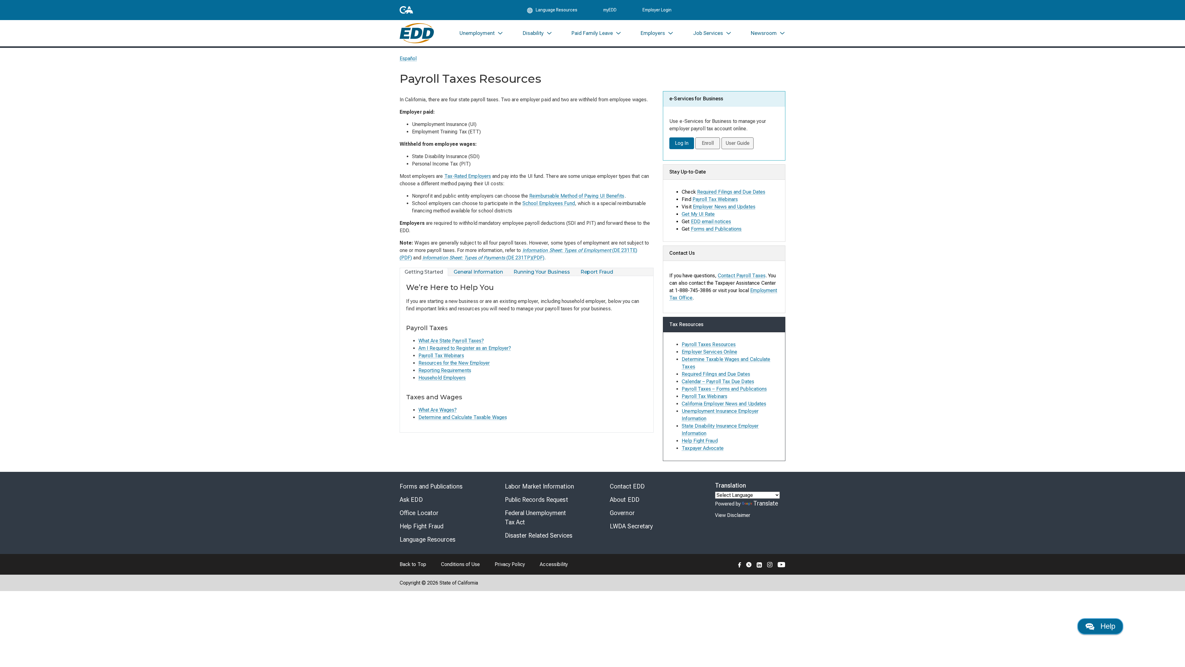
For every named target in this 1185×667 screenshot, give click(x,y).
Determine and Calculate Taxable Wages (462, 417)
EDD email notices (711, 221)
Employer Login (657, 9)
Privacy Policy (510, 564)
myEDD (610, 9)
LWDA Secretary (631, 526)
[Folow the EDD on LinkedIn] (759, 564)
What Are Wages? (437, 410)
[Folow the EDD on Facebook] (739, 564)
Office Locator (419, 513)
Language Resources (427, 539)
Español (408, 58)
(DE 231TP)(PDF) (483, 258)
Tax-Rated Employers (467, 176)
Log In (681, 143)
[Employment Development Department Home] (417, 33)
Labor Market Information (539, 486)
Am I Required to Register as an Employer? (464, 348)
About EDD (624, 499)
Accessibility (554, 564)
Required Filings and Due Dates (731, 192)
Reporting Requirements (444, 370)
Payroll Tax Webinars (441, 356)
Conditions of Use (460, 564)
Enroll (708, 143)
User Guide (738, 143)
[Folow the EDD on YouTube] (781, 564)
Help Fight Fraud (699, 441)
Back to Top (413, 564)
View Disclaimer (732, 515)
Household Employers (442, 378)
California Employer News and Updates (724, 404)
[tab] (424, 272)
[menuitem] (481, 33)
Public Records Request (536, 499)
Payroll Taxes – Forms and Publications (724, 389)
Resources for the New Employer (454, 363)
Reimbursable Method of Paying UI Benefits (576, 196)
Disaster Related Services (539, 535)
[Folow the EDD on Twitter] (749, 564)
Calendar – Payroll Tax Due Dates (718, 381)
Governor (622, 513)
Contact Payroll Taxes (742, 276)
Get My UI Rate (698, 214)
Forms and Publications (716, 229)
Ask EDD (411, 499)
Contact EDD (627, 486)
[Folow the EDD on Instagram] (770, 564)
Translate (765, 503)
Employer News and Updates (724, 207)
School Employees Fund (548, 203)
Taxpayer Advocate (702, 448)
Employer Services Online (709, 352)
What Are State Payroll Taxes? (451, 341)
